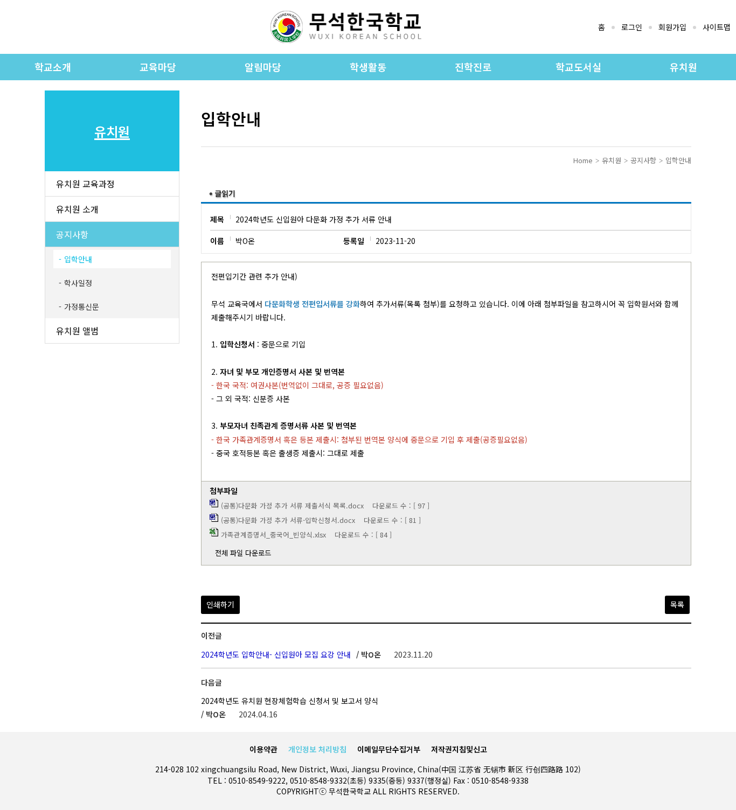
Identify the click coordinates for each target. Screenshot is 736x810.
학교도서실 (578, 67)
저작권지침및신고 (459, 749)
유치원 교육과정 (85, 183)
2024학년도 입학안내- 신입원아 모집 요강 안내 (276, 654)
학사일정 (78, 282)
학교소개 (52, 67)
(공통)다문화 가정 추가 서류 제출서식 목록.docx (292, 505)
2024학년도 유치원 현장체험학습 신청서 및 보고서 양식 (289, 700)
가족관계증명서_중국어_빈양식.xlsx (273, 534)
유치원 (683, 67)
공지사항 (72, 234)
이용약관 (263, 749)
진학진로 (473, 67)
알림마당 (263, 67)
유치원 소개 (77, 208)
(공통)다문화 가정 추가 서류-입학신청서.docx (288, 520)
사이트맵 (717, 27)
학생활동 (368, 67)
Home (583, 160)
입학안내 (78, 259)
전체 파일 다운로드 (243, 553)
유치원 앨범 (77, 330)
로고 (345, 27)
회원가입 (672, 27)
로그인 (631, 27)
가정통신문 (81, 306)
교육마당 (158, 67)
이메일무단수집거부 (388, 749)
